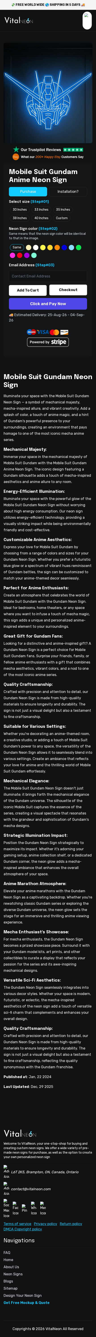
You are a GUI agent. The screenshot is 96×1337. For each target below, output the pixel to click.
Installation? (68, 191)
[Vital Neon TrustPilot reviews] (48, 149)
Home (8, 1260)
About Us (11, 1267)
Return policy (71, 1224)
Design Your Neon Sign (23, 1295)
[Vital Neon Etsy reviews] (48, 156)
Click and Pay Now (48, 303)
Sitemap (10, 1288)
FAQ (7, 1253)
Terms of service (17, 1224)
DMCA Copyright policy (23, 1229)
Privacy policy (45, 1224)
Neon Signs (13, 1274)
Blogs (8, 1281)
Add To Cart (28, 290)
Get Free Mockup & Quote (27, 1303)
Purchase (28, 191)
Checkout (68, 290)
